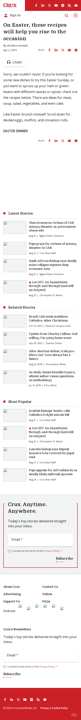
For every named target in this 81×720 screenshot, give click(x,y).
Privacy (44, 708)
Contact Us (50, 586)
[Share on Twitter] (62, 50)
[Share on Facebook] (49, 50)
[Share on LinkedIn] (56, 50)
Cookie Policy (60, 708)
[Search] (66, 15)
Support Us (11, 601)
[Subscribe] (76, 5)
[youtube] (56, 5)
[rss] (69, 5)
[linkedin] (42, 5)
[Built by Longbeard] (74, 715)
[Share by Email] (69, 50)
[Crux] (10, 5)
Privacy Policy (51, 550)
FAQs (46, 601)
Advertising (12, 594)
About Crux (11, 586)
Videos (47, 594)
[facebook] (36, 5)
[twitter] (49, 5)
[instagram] (62, 5)
